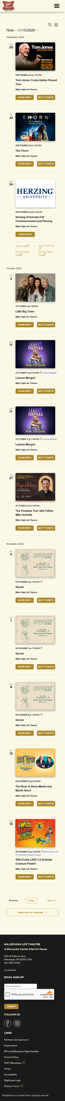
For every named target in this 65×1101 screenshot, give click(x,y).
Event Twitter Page (46, 246)
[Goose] (35, 563)
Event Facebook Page (22, 253)
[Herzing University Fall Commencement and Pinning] (35, 193)
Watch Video (21, 246)
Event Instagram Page (46, 253)
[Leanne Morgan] (35, 354)
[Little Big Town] (35, 288)
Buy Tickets (46, 97)
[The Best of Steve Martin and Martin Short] (35, 763)
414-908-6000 (12, 962)
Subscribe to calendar (31, 912)
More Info (24, 97)
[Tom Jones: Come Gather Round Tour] (35, 56)
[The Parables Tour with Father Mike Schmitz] (35, 487)
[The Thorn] (35, 127)
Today (31, 900)
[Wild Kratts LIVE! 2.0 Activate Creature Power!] (35, 833)
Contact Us (10, 970)
